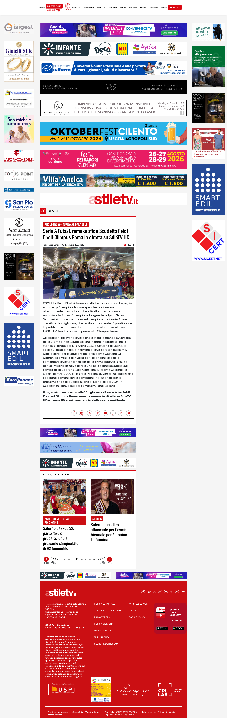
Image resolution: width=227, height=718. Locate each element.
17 (86, 559)
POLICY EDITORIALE (104, 604)
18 (90, 559)
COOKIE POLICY (137, 617)
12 (65, 559)
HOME (42, 8)
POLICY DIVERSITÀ (104, 624)
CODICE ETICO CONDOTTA (108, 610)
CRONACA (76, 8)
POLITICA (113, 8)
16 (82, 559)
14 (73, 559)
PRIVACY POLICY (103, 617)
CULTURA (133, 8)
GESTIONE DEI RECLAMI (106, 644)
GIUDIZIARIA (89, 8)
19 (94, 559)
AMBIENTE (153, 8)
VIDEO (175, 7)
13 (69, 559)
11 (61, 559)
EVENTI (143, 8)
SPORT (164, 8)
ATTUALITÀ (101, 8)
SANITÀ (123, 8)
